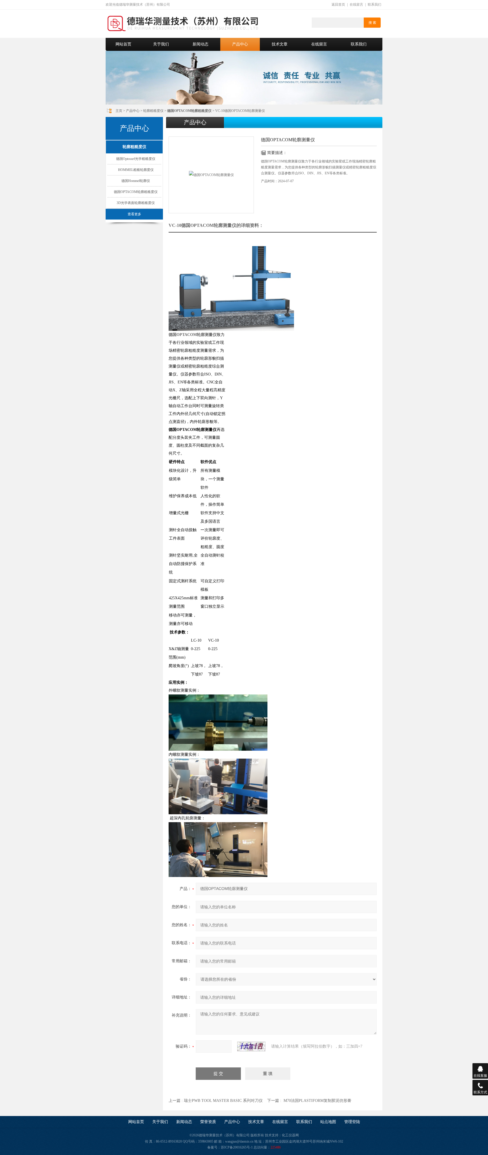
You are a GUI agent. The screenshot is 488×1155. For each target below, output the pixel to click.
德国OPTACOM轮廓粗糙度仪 (136, 192)
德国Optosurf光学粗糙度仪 (135, 159)
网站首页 (123, 44)
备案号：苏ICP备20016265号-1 (230, 1147)
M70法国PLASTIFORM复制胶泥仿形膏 (317, 1100)
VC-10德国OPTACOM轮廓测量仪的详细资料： (216, 225)
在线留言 (356, 4)
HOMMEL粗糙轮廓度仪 (136, 170)
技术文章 (279, 44)
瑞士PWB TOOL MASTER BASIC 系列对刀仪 (223, 1100)
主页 (119, 111)
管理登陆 (352, 1122)
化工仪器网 (290, 1135)
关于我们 (161, 44)
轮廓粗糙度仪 (153, 111)
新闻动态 (200, 44)
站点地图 (328, 1122)
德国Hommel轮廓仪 (135, 181)
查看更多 (134, 214)
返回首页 (338, 4)
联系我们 (374, 4)
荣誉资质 (208, 1122)
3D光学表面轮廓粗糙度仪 (136, 203)
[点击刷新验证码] (251, 1046)
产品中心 (240, 44)
